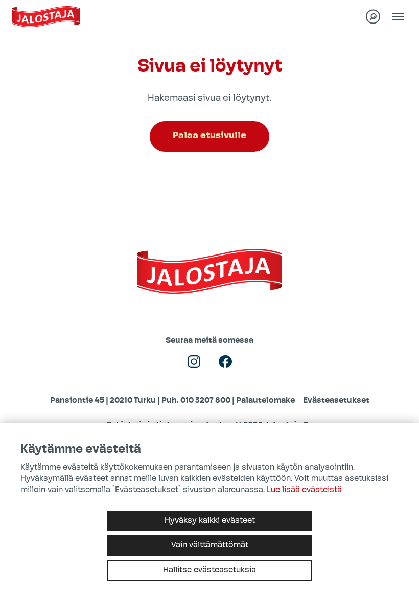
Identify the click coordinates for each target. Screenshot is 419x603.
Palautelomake (265, 401)
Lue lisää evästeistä (304, 490)
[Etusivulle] (46, 16)
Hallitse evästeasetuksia (209, 570)
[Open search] (373, 16)
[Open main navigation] (397, 17)
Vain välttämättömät (209, 545)
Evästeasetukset (336, 401)
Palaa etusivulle (209, 136)
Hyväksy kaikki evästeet (210, 521)
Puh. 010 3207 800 (195, 401)
